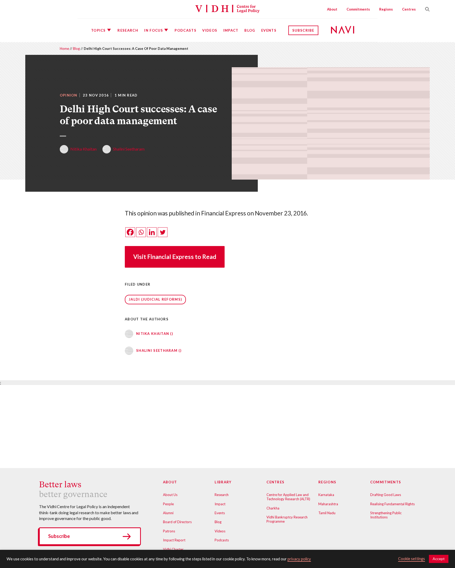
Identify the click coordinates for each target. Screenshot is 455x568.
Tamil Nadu (326, 513)
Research (127, 30)
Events (268, 30)
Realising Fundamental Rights (392, 504)
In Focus (153, 30)
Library (223, 482)
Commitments (358, 9)
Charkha (272, 508)
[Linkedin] (152, 232)
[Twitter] (162, 232)
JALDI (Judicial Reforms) (155, 299)
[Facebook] (130, 232)
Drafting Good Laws (385, 495)
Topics (98, 30)
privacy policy (299, 559)
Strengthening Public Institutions (386, 515)
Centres (409, 9)
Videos (209, 30)
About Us (170, 495)
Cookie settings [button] (411, 558)
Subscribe (303, 30)
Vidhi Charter (173, 549)
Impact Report (174, 540)
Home (64, 48)
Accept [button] (439, 558)
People (168, 504)
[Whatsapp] (141, 232)
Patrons (169, 531)
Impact (231, 30)
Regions (386, 9)
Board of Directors (177, 522)
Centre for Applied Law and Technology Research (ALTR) (288, 497)
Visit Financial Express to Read (174, 256)
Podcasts (185, 30)
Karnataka (326, 495)
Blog (249, 30)
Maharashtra (328, 504)
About (332, 9)
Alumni (168, 513)
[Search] (425, 9)
